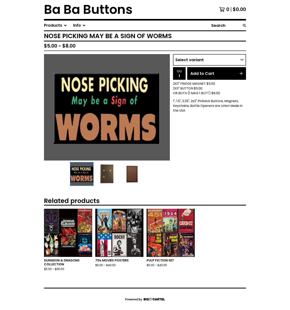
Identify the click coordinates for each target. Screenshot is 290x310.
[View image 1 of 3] (82, 174)
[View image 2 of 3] (107, 174)
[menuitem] (55, 25)
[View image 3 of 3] (132, 174)
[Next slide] (164, 107)
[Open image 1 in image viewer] (107, 107)
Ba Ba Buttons (88, 9)
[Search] (244, 25)
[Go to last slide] (49, 107)
